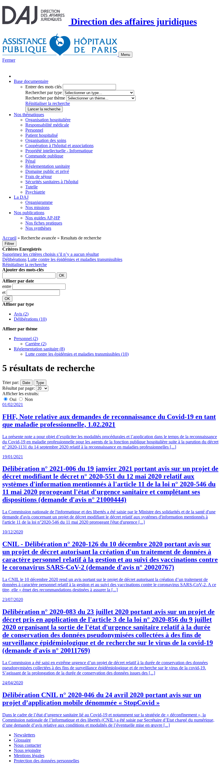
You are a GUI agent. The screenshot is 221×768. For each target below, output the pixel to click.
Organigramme (39, 202)
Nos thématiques (29, 114)
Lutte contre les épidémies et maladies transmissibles (75, 259)
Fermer (8, 60)
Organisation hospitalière (48, 119)
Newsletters (24, 734)
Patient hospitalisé (41, 135)
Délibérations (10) (30, 319)
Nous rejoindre (27, 750)
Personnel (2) (26, 338)
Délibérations (14, 259)
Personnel (34, 130)
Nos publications (29, 212)
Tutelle (31, 186)
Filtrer (9, 243)
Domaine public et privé (47, 171)
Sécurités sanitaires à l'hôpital (51, 181)
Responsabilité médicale (47, 124)
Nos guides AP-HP (42, 217)
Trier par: (10, 382)
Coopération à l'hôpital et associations (59, 145)
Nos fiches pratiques (43, 223)
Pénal (30, 161)
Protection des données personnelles (46, 760)
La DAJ (21, 197)
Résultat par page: (18, 388)
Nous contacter (27, 745)
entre (7, 286)
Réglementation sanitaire (47, 166)
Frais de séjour (38, 176)
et (4, 292)
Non (28, 399)
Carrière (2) (35, 343)
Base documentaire (31, 81)
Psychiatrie (35, 192)
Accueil (9, 237)
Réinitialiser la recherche (47, 103)
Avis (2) (21, 313)
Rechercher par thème (45, 97)
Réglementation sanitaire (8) (39, 348)
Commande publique (44, 155)
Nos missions (37, 207)
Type (40, 383)
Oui (13, 399)
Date (26, 383)
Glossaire (22, 740)
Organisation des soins (45, 140)
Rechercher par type (43, 92)
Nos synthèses (38, 228)
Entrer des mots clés (43, 86)
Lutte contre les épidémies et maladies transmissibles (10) (77, 354)
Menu (125, 54)
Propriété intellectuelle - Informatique (59, 150)
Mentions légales (29, 755)
